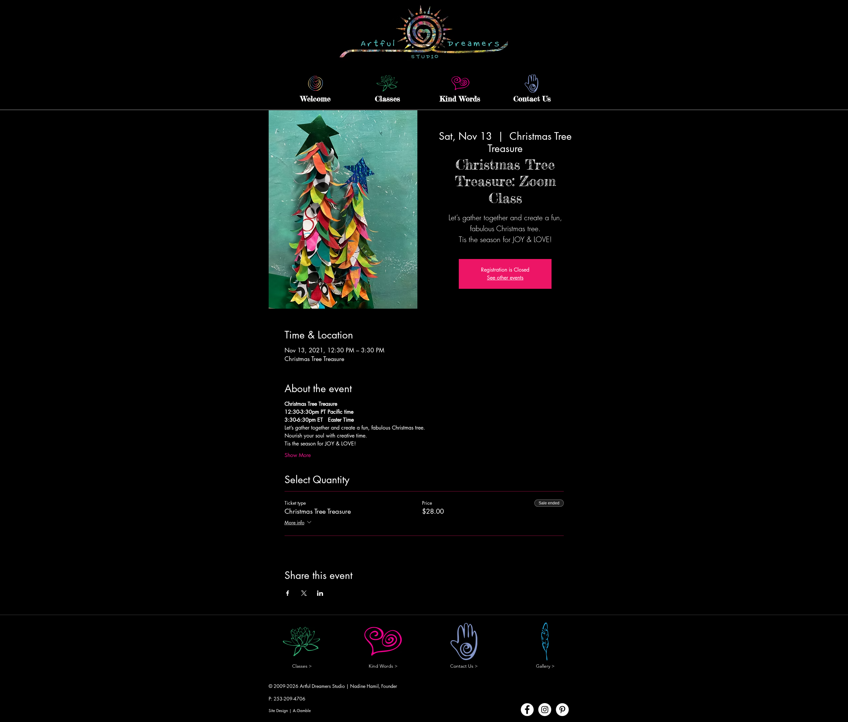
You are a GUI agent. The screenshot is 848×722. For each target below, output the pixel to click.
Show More (298, 455)
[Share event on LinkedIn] (320, 593)
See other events (505, 277)
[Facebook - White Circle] (527, 709)
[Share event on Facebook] (288, 593)
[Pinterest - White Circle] (562, 709)
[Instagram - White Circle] (544, 709)
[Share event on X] (304, 593)
